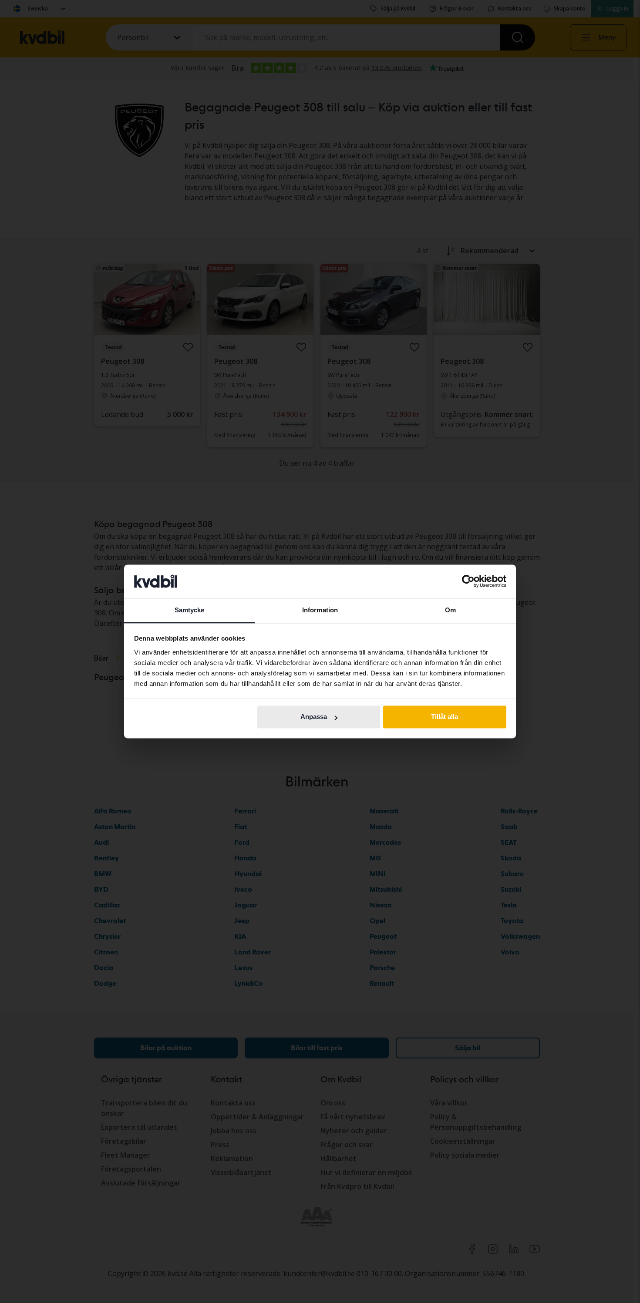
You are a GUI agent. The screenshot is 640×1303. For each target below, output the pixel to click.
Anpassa (313, 717)
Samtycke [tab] (190, 610)
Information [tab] (320, 610)
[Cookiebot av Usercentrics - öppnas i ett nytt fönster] (468, 581)
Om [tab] (450, 610)
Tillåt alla (444, 717)
